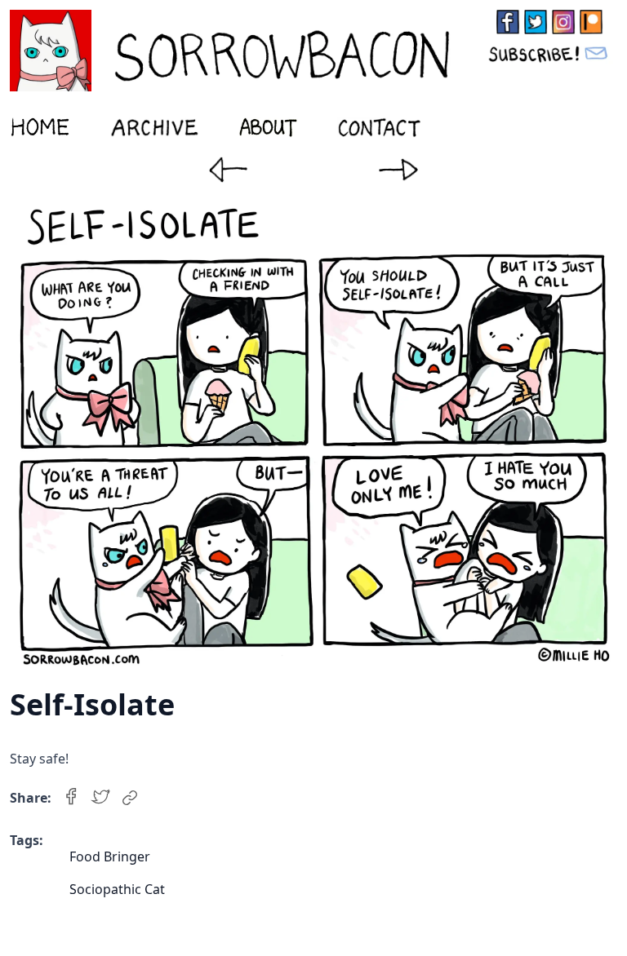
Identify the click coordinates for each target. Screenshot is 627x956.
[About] (268, 127)
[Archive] (154, 127)
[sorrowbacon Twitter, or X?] (535, 22)
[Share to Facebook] (71, 797)
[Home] (40, 127)
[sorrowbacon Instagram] (563, 22)
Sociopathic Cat (117, 889)
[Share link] (130, 797)
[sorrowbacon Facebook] (508, 22)
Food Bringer (109, 856)
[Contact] (379, 127)
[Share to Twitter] (100, 797)
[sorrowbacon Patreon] (591, 22)
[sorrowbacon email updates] (549, 53)
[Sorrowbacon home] (239, 50)
